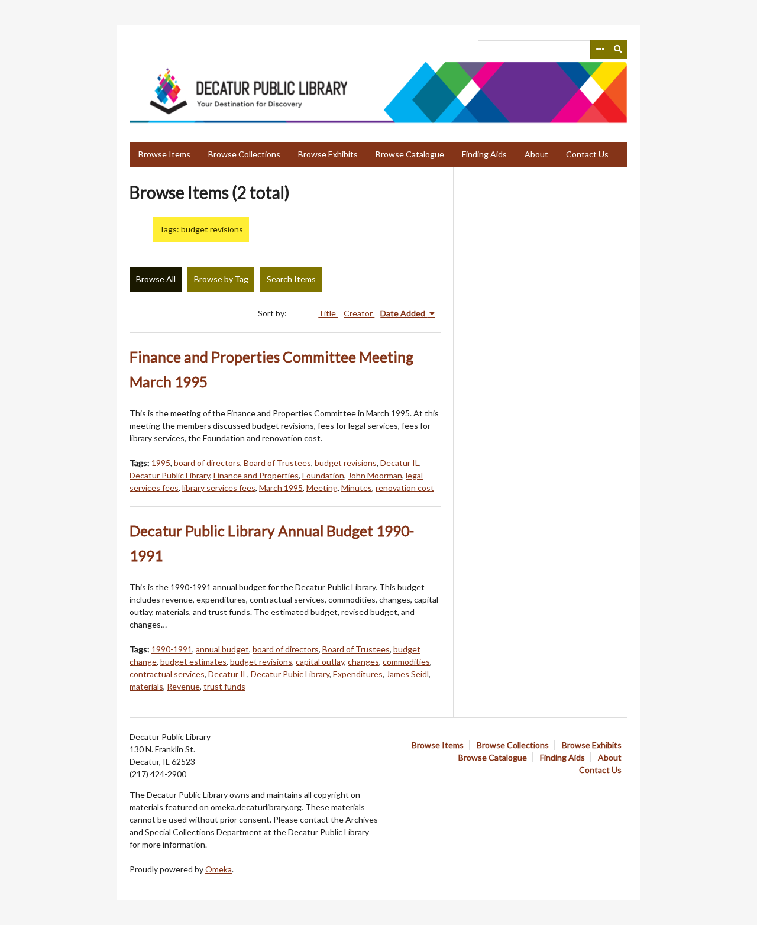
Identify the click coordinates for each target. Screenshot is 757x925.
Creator (359, 313)
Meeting (322, 488)
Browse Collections (244, 154)
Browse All (156, 279)
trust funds (224, 686)
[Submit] (618, 49)
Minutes (356, 488)
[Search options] (599, 49)
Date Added (403, 313)
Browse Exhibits (328, 154)
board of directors (207, 463)
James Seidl (407, 674)
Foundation (323, 475)
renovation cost (405, 488)
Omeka (218, 869)
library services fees (218, 488)
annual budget (222, 649)
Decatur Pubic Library (290, 674)
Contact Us (587, 154)
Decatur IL (399, 463)
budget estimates (193, 661)
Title (328, 313)
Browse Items (164, 154)
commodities (406, 661)
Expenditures (358, 674)
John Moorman (375, 475)
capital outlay (320, 661)
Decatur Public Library (170, 475)
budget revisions (346, 463)
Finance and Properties (256, 475)
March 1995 (281, 488)
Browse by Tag (221, 279)
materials (146, 686)
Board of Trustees (277, 463)
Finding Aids (484, 154)
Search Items (291, 279)
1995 (160, 463)
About (536, 154)
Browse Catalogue (410, 154)
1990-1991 (171, 649)
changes (363, 661)
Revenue (183, 686)
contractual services (167, 674)
